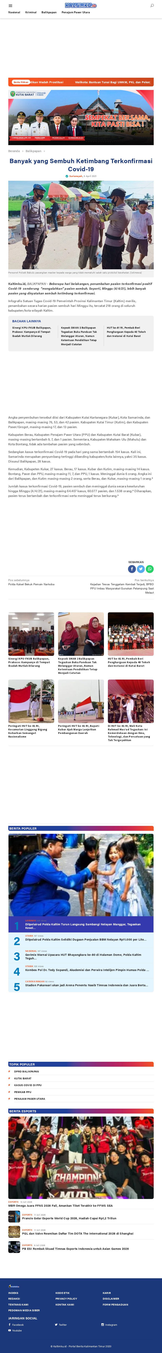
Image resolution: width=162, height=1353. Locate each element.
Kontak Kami (65, 1304)
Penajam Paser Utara (29, 1099)
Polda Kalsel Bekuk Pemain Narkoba (31, 582)
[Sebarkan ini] (132, 569)
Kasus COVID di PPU (27, 1085)
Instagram (111, 1325)
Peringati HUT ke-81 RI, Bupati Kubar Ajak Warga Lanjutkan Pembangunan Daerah (78, 729)
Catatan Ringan (34, 981)
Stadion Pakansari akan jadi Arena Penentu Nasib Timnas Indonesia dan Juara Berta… (86, 985)
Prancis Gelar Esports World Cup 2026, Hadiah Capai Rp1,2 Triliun (69, 1218)
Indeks (13, 1293)
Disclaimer (111, 1298)
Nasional (31, 950)
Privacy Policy (66, 1298)
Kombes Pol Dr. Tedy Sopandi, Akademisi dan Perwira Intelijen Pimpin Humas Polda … (87, 970)
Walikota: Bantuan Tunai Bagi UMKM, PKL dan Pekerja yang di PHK (90, 82)
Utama (29, 935)
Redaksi (14, 1298)
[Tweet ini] (141, 569)
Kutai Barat (22, 1078)
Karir (107, 1293)
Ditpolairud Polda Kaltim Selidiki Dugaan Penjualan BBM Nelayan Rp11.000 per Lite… (86, 939)
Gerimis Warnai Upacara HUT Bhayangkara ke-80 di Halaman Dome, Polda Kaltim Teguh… (83, 956)
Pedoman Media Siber (24, 1310)
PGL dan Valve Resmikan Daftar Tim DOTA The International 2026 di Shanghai (77, 1233)
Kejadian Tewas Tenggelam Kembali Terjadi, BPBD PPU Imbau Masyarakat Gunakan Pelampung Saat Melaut (122, 586)
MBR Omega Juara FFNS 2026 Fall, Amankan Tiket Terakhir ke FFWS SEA (60, 1205)
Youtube (17, 1330)
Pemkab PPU (22, 1092)
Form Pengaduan (115, 1304)
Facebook (18, 1325)
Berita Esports (22, 1111)
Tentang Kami (18, 1304)
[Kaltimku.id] (81, 5)
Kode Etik (63, 1293)
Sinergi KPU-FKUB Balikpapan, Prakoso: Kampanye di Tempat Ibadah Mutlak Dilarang (31, 332)
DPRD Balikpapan (26, 1071)
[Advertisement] (81, 48)
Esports (13, 1201)
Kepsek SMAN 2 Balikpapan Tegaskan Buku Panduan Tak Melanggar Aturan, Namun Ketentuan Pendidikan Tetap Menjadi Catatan (79, 336)
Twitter (63, 1325)
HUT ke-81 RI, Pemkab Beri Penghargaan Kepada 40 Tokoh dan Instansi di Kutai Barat (126, 332)
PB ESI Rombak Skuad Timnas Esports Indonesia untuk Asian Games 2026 (75, 1248)
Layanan (30, 920)
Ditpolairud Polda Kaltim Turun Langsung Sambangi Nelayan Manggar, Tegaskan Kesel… (83, 925)
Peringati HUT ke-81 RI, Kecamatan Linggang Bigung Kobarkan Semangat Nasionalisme (27, 731)
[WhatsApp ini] (150, 569)
